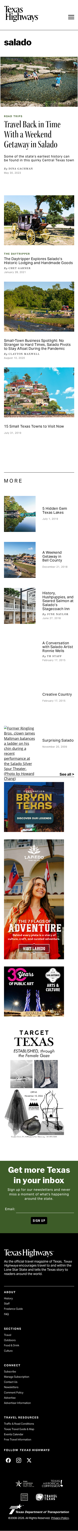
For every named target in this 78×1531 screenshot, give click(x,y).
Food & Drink (11, 1345)
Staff (7, 1303)
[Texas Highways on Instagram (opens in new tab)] (18, 1460)
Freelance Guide (13, 1309)
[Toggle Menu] (71, 17)
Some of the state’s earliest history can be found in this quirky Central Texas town (39, 158)
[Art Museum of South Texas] (34, 1142)
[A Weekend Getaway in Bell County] (20, 560)
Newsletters (11, 1387)
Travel (7, 1335)
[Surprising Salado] (20, 744)
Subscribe (10, 1371)
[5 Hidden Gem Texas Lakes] (20, 514)
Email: (10, 1209)
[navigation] (71, 17)
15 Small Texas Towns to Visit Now (34, 426)
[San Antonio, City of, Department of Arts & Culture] (34, 1015)
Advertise (10, 1397)
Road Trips (13, 116)
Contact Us (10, 1382)
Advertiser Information (17, 1403)
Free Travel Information (17, 1439)
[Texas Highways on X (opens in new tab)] (29, 1460)
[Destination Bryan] (34, 830)
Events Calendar (13, 1434)
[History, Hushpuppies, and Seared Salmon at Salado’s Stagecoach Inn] (20, 606)
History (8, 1298)
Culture (8, 1350)
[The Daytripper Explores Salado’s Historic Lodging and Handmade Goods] (39, 220)
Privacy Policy (60, 1518)
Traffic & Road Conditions (19, 1423)
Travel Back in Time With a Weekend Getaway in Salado (32, 134)
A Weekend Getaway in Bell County (52, 556)
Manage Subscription (16, 1376)
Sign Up (39, 1221)
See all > (67, 774)
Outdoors (10, 1340)
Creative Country (57, 694)
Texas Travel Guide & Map (19, 1429)
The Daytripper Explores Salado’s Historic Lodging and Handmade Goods (38, 260)
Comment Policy (13, 1392)
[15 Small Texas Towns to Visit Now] (39, 392)
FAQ (6, 1314)
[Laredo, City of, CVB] (34, 958)
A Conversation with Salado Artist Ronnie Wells (57, 647)
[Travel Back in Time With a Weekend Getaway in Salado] (39, 82)
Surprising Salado (58, 740)
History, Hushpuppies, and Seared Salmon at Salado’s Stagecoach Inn (58, 601)
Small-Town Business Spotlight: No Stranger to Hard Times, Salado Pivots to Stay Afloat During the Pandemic (37, 344)
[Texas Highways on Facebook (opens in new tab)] (8, 1460)
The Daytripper (17, 253)
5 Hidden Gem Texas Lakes (54, 510)
